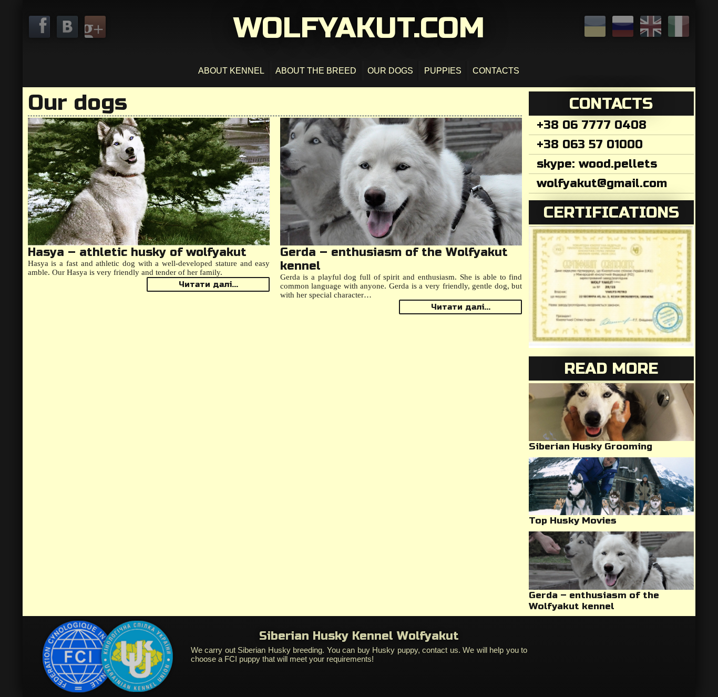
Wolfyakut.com (359, 28)
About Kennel (231, 70)
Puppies (442, 70)
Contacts (496, 70)
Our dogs (390, 70)
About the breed (315, 70)
